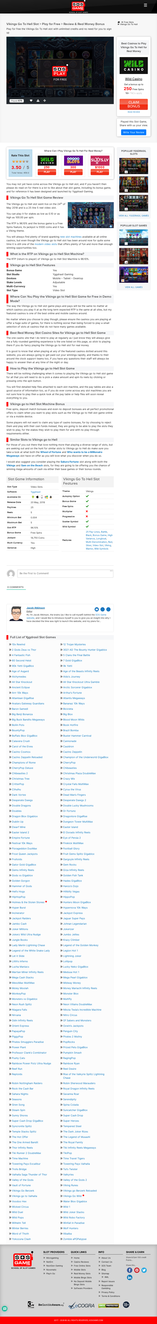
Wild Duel (17, 1212)
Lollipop (68, 961)
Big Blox (68, 714)
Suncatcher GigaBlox (75, 1110)
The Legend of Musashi (76, 1136)
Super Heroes (71, 1120)
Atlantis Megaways (74, 698)
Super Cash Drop (73, 1115)
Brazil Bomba (70, 730)
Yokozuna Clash (21, 1239)
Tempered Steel (72, 1126)
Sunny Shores (20, 1115)
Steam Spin (18, 1110)
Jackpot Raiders (21, 918)
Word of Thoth (20, 1233)
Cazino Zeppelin (72, 751)
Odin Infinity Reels (22, 1020)
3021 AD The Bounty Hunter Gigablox (85, 649)
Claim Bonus (134, 104)
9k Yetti (67, 665)
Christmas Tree (20, 778)
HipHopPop (18, 896)
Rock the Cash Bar (22, 1088)
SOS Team (106, 1265)
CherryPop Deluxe (22, 767)
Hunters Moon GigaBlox (77, 902)
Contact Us (106, 1262)
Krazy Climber (71, 939)
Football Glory (71, 848)
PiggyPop (17, 1036)
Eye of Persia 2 (72, 837)
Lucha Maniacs (20, 966)
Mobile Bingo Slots (83, 1277)
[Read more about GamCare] (31, 1304)
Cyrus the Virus (72, 789)
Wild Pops (18, 1217)
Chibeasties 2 (20, 773)
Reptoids (17, 1074)
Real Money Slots (82, 1273)
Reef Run (17, 1068)
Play (47, 172)
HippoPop (69, 896)
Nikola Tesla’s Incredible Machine (82, 1009)
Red (110, 542)
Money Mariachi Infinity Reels (80, 988)
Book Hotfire (70, 724)
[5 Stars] (27, 161)
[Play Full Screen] (45, 100)
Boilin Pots (18, 724)
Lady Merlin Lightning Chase (28, 945)
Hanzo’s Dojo (70, 886)
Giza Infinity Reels (73, 870)
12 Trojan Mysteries (74, 644)
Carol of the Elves (22, 746)
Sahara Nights (20, 1093)
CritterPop (18, 784)
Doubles (16, 810)
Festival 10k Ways (22, 843)
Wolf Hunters (70, 1228)
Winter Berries (20, 1228)
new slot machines (71, 236)
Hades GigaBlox (72, 880)
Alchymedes (19, 676)
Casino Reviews (81, 1262)
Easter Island (70, 827)
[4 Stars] (23, 161)
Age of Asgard (20, 671)
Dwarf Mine (18, 827)
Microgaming (52, 1258)
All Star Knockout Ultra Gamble (81, 681)
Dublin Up (17, 821)
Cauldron (68, 746)
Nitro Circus (70, 1015)
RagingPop (69, 1058)
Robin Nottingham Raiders (27, 1083)
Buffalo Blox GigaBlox (24, 735)
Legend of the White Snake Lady (31, 950)
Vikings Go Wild (72, 1196)
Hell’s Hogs (18, 891)
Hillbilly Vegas (71, 891)
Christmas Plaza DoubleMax (79, 773)
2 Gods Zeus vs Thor (24, 649)
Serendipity (69, 1099)
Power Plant (19, 1047)
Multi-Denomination (96, 542)
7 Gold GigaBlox (72, 660)
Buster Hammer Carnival (77, 735)
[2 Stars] (17, 161)
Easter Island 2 (20, 832)
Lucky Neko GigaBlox (75, 966)
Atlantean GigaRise (23, 698)
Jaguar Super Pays (74, 918)
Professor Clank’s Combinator (29, 1052)
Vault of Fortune (21, 1185)
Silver (88, 545)
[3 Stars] (20, 161)
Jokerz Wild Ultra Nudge (26, 934)
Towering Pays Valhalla (76, 1163)
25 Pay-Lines (93, 531)
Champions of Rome (24, 762)
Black (89, 535)
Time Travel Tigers (74, 1158)
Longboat (101, 538)
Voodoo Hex (19, 1201)
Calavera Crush (21, 741)
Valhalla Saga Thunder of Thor (29, 1174)
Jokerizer (68, 929)
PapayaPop (18, 1031)
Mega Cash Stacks (23, 977)
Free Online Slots (82, 1265)
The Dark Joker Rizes (75, 1131)
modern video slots (46, 244)
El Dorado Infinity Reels (76, 832)
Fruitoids (17, 859)
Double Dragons (21, 805)
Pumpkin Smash (72, 1052)
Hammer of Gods (22, 886)
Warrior (89, 548)
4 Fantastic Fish (21, 655)
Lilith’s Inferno (20, 961)
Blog (103, 1269)
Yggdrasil (35, 492)
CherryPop (69, 762)
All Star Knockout (22, 681)
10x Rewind (18, 644)
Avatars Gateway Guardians (28, 703)
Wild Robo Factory (74, 1217)
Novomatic (51, 1269)
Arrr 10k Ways (20, 692)
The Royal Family (73, 1142)
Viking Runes (70, 1185)
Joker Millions (20, 929)
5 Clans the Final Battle (76, 655)
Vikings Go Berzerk (23, 1190)
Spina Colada (71, 1104)
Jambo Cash (19, 923)
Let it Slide (18, 955)
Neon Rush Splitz (22, 1004)
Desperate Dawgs (22, 800)
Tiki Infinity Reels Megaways (79, 1147)
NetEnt (49, 1262)
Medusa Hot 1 (71, 972)
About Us (106, 1258)
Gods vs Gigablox (22, 875)
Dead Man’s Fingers (74, 794)
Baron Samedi (20, 708)
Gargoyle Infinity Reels (76, 859)
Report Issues (108, 1281)
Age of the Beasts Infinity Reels (81, 671)
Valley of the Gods (22, 1179)
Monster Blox (70, 993)
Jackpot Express (73, 912)
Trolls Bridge (19, 1169)
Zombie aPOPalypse (74, 1239)
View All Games (134, 287)
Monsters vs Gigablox (24, 998)
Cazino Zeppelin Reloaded (27, 757)
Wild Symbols (101, 548)
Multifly (67, 998)
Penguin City (70, 1031)
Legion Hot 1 (70, 950)
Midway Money (72, 982)
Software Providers (83, 1288)
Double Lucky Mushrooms (78, 805)
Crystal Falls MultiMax (76, 784)
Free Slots (129, 22)
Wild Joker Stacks (73, 1212)
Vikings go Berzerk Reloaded (80, 1190)
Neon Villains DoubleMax (77, 1004)
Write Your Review (133, 132)
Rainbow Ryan (71, 1063)
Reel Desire (69, 1068)
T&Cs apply (136, 93)
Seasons (17, 1099)
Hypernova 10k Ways (75, 907)
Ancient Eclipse (21, 687)
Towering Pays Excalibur (26, 1163)
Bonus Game (100, 535)
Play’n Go (50, 1273)
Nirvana (16, 1015)
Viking (108, 545)
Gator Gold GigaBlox (24, 864)
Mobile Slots (80, 1269)
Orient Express (20, 1025)
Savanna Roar (71, 1093)
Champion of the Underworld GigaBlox (85, 757)
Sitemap (105, 1273)
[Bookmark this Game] (32, 100)
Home (77, 1258)
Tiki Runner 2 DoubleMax (26, 1153)
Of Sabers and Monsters (77, 1020)
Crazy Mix (69, 778)
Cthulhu (16, 789)
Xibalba (67, 1233)
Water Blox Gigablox (75, 1201)
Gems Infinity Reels (23, 870)
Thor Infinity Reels (22, 1147)
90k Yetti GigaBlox (23, 665)
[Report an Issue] (38, 100)
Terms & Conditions (110, 1296)
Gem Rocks (69, 864)
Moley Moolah (20, 988)
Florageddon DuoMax (24, 848)
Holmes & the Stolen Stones (28, 902)
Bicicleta (68, 708)
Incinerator (18, 912)
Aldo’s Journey (71, 676)
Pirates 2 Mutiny (72, 1036)
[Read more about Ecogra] (81, 1305)
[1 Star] (13, 161)
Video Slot (98, 545)
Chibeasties (70, 767)
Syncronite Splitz (22, 1126)
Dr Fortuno (69, 810)
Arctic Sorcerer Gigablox (77, 687)
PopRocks (69, 1041)
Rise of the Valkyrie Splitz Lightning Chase (83, 1076)
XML (107, 1277)
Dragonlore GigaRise (75, 816)
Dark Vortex (19, 794)
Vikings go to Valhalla (24, 1196)
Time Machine (20, 1158)
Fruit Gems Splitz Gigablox (78, 853)
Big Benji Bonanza (22, 714)
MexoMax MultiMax (23, 982)
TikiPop (67, 1153)
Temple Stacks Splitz (24, 1131)
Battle (104, 531)
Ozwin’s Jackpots (73, 1025)
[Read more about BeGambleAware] (51, 1304)
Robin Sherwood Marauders (79, 1083)
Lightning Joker (72, 955)
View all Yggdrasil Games (134, 215)
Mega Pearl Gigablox (75, 977)
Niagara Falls (19, 1009)
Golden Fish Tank (73, 875)
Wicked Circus (20, 1206)
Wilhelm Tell (19, 1222)
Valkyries (68, 1174)
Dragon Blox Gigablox (25, 816)
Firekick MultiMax (73, 843)
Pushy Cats (18, 1058)
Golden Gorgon (21, 880)
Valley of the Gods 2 (75, 1179)
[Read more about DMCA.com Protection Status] (108, 1306)
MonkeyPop (19, 993)
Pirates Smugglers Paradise (28, 1041)
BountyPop (18, 730)
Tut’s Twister (70, 1169)
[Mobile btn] (145, 5)
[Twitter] (102, 609)
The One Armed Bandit (25, 1142)
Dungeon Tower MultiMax (78, 821)
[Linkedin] (108, 609)
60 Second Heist (21, 660)
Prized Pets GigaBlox (75, 1047)
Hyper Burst (19, 907)
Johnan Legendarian (75, 923)
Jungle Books (20, 939)
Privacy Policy (107, 1292)
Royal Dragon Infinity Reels (78, 1088)
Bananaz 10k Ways (74, 703)
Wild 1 (66, 1206)
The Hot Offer (20, 1136)
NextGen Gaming (54, 1265)
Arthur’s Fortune (72, 692)
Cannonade (69, 741)
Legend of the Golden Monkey (80, 945)
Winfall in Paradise (73, 1222)
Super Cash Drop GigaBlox (27, 1120)
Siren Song (18, 1104)
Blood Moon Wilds (73, 719)
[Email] (97, 609)
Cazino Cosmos (21, 751)
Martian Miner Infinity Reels (28, 972)
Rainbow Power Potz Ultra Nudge (31, 1063)
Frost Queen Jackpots (25, 853)
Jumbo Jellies (71, 934)
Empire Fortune (21, 837)
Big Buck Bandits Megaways (28, 719)
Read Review (134, 112)
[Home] (119, 22)
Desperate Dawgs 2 (74, 800)
